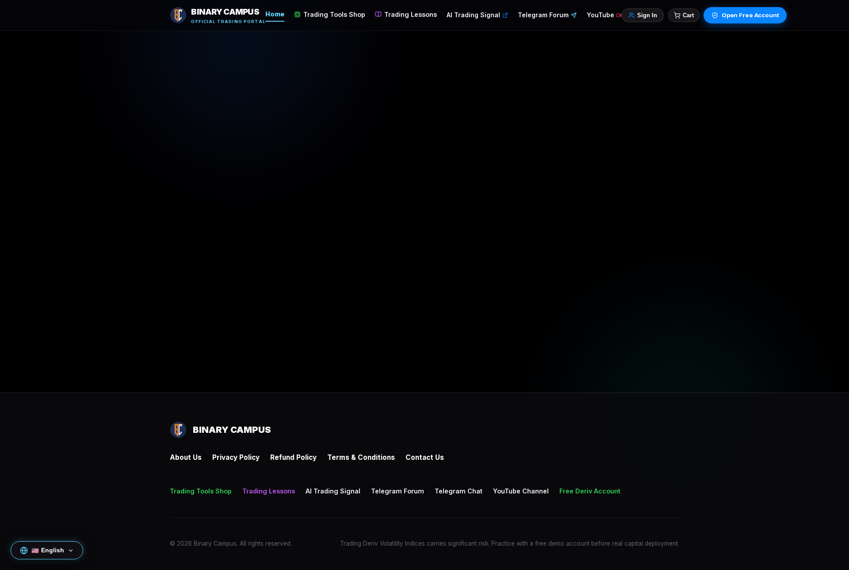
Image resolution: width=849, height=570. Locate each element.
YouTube (600, 15)
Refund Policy (293, 457)
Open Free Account (750, 15)
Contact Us (424, 457)
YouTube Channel (521, 491)
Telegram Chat (458, 491)
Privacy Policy (236, 457)
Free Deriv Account (589, 491)
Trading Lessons (410, 14)
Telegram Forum (543, 15)
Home (274, 14)
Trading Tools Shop (334, 14)
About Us (186, 457)
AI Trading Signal (473, 15)
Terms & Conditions (361, 457)
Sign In (647, 15)
